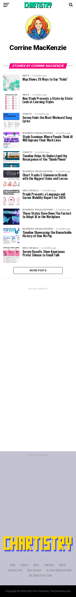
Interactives (15, 570)
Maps (36, 565)
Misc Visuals (34, 570)
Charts (24, 565)
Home (12, 565)
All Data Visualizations (59, 570)
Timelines (49, 565)
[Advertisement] (38, 328)
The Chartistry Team (40, 575)
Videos (62, 565)
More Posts (38, 270)
